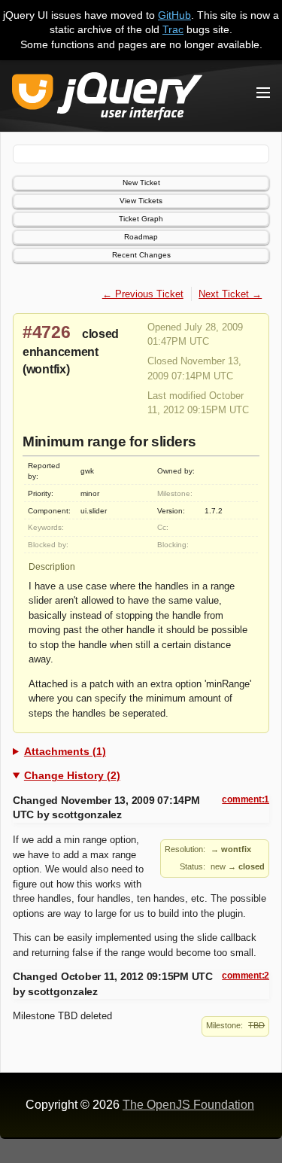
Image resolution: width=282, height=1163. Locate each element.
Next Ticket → (230, 294)
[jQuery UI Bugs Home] (107, 99)
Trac (172, 29)
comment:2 (245, 975)
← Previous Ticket (142, 294)
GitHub (174, 15)
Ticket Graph (141, 219)
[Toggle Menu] (263, 92)
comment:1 (245, 799)
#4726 (47, 332)
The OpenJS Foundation (188, 1104)
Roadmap (141, 237)
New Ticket (141, 182)
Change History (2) (72, 775)
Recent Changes (141, 255)
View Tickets (141, 200)
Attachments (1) (65, 751)
